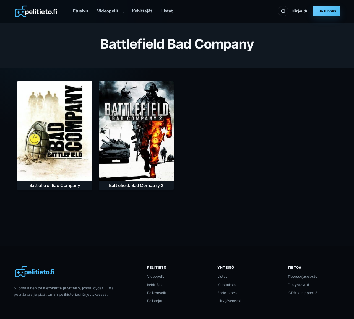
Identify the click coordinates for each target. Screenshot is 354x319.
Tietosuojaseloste (302, 276)
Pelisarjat (154, 301)
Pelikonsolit (156, 293)
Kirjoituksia (226, 285)
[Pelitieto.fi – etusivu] (36, 11)
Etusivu (80, 11)
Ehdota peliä (227, 293)
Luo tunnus (326, 11)
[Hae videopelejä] (283, 11)
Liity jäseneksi (229, 301)
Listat (167, 11)
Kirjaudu (300, 11)
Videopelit (107, 11)
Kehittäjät (142, 11)
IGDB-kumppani (303, 293)
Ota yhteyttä (298, 285)
